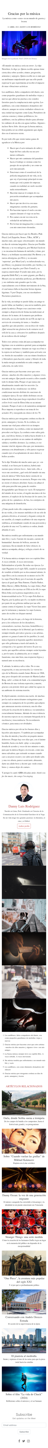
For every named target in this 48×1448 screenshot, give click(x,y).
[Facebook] (19, 1441)
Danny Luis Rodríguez (30, 27)
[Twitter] (23, 1441)
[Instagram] (28, 1441)
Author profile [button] (24, 826)
